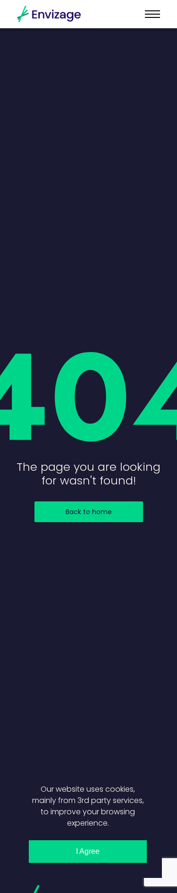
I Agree (88, 851)
